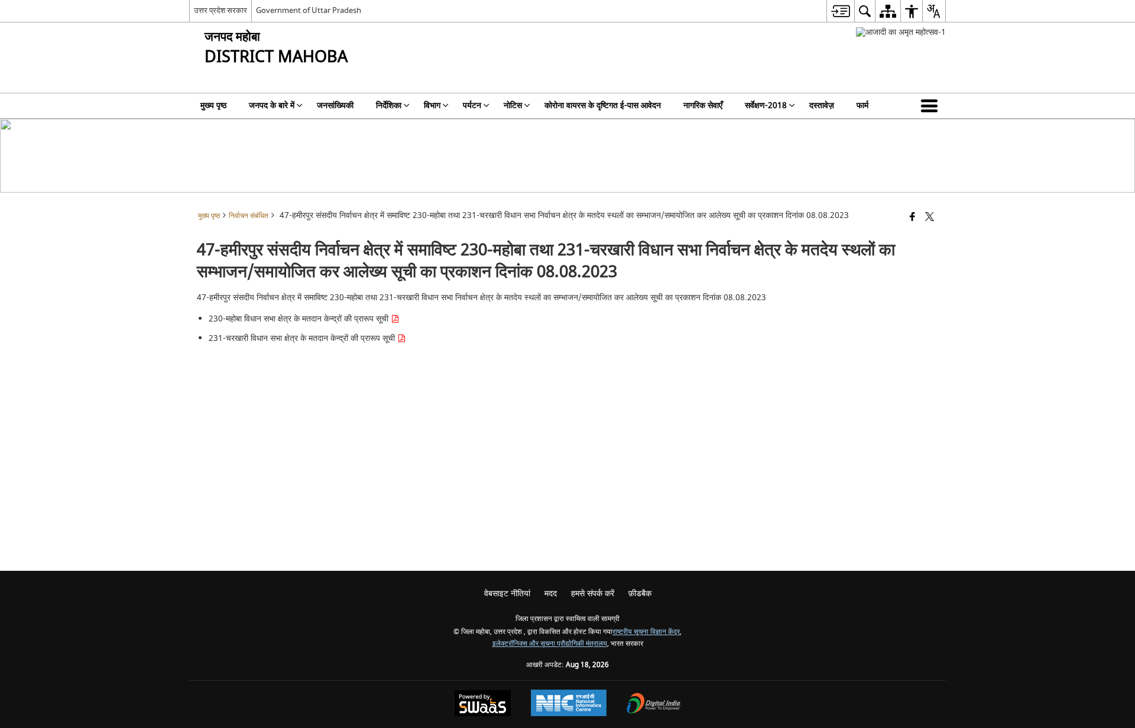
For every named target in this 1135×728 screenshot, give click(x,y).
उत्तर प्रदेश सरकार (220, 10)
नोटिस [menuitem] (513, 105)
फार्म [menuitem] (862, 105)
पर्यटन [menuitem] (472, 105)
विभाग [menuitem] (432, 105)
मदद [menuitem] (550, 593)
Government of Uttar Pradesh (308, 10)
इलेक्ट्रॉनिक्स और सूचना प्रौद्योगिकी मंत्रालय (549, 644)
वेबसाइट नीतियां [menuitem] (507, 593)
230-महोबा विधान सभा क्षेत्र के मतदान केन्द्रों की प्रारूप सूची (300, 319)
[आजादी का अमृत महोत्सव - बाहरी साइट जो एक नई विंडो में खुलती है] (901, 32)
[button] (931, 105)
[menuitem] (840, 11)
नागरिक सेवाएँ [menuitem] (702, 105)
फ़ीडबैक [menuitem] (639, 593)
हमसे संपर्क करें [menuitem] (592, 593)
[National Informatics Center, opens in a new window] (568, 704)
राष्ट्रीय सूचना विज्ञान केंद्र (646, 632)
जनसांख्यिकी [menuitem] (335, 105)
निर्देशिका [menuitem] (388, 105)
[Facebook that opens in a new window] (912, 218)
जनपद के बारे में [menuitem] (271, 105)
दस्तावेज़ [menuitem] (821, 105)
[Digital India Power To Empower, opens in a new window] (654, 704)
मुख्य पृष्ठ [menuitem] (213, 105)
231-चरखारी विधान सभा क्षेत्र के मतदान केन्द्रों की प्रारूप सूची (303, 338)
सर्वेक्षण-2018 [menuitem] (766, 105)
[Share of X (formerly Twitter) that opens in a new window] (929, 218)
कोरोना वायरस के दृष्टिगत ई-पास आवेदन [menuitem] (602, 105)
